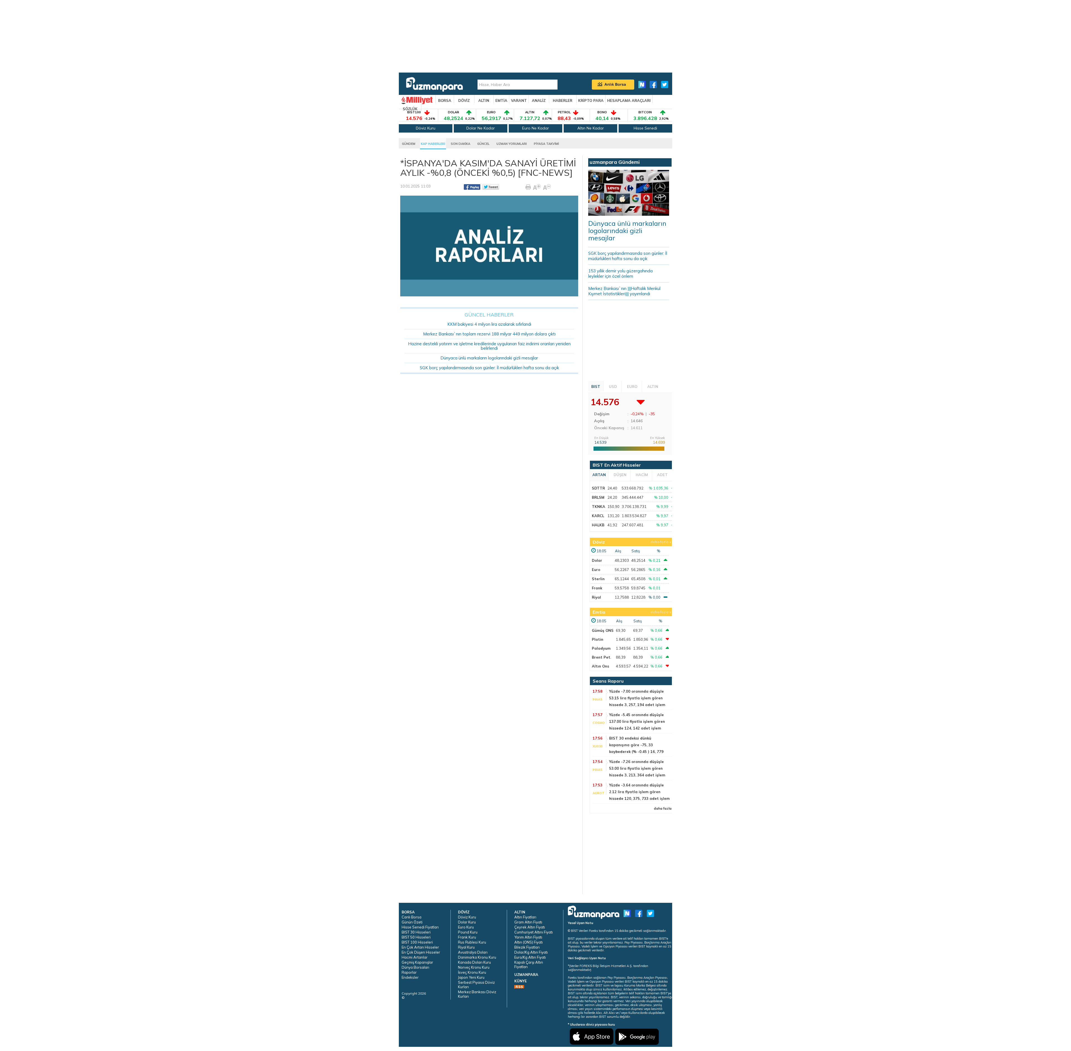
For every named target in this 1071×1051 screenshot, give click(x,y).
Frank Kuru (467, 937)
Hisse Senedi (645, 128)
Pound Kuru (467, 932)
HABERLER (562, 100)
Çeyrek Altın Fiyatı (529, 927)
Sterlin (598, 579)
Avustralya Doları (473, 952)
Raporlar (409, 972)
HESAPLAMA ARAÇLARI (629, 100)
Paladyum (601, 648)
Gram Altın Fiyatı (528, 922)
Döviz (599, 542)
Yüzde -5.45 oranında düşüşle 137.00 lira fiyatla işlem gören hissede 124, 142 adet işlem (637, 721)
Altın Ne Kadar (590, 128)
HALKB (598, 525)
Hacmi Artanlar (415, 957)
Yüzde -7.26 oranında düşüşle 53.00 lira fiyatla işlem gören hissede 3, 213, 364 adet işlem (637, 768)
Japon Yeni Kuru (471, 977)
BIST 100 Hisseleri (417, 942)
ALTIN (483, 100)
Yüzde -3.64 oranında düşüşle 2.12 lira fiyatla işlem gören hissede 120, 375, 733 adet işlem (639, 792)
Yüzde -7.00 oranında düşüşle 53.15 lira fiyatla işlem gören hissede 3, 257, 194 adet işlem (637, 698)
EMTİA (501, 100)
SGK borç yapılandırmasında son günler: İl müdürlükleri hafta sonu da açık (489, 367)
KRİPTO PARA (591, 100)
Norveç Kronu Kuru (473, 967)
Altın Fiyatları (525, 917)
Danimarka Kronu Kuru (477, 957)
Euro (596, 569)
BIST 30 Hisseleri (416, 932)
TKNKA (598, 506)
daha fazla (660, 542)
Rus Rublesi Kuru (472, 942)
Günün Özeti (412, 922)
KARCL (598, 515)
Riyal (596, 597)
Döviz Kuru (425, 128)
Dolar (597, 560)
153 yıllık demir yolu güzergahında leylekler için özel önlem (620, 273)
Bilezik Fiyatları (527, 947)
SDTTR (598, 488)
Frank (597, 588)
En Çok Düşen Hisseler (421, 952)
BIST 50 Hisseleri (416, 937)
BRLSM (598, 497)
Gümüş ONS (603, 630)
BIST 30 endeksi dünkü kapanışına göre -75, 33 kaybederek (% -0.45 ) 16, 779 (636, 745)
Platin (597, 639)
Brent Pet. (601, 657)
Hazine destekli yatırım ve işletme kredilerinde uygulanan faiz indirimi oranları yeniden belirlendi (489, 346)
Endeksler (410, 977)
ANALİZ (539, 100)
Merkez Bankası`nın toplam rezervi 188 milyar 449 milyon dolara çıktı (489, 334)
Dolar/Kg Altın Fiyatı (531, 952)
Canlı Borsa (411, 917)
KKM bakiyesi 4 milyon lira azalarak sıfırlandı (489, 324)
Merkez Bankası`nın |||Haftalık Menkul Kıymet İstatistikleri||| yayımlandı (624, 291)
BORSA (444, 100)
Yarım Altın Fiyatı (528, 937)
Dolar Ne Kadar (480, 128)
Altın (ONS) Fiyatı (528, 942)
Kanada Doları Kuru (474, 962)
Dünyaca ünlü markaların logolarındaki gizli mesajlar (489, 358)
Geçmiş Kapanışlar (417, 962)
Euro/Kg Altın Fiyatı (530, 957)
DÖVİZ (464, 100)
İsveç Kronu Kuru (472, 972)
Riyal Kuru (466, 947)
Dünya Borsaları (415, 967)
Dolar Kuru (467, 922)
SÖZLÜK (410, 109)
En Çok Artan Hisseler (420, 947)
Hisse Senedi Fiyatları (420, 927)
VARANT (519, 100)
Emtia (599, 612)
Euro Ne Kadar (535, 128)
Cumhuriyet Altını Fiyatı (533, 932)
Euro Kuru (466, 927)
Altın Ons (600, 666)
